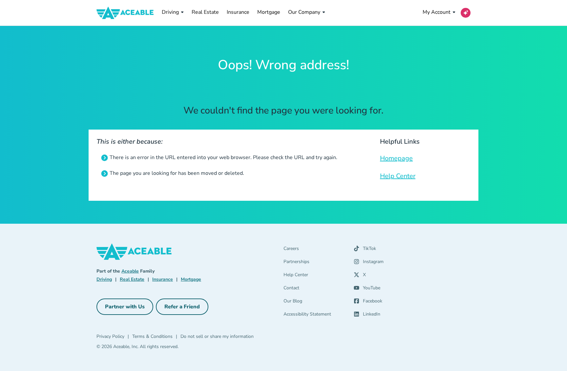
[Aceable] (125, 13)
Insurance (238, 12)
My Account (437, 12)
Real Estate (205, 12)
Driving (170, 12)
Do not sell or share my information (217, 336)
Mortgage (268, 12)
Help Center (397, 176)
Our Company (304, 12)
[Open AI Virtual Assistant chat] (466, 13)
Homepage (396, 158)
